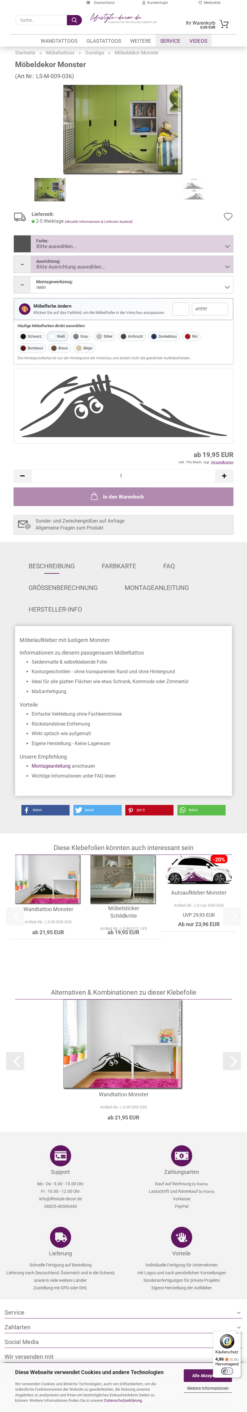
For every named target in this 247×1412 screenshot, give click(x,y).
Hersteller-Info (55, 609)
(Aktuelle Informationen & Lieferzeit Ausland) (99, 222)
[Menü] (237, 1334)
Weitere (140, 41)
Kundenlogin (156, 3)
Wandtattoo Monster (48, 909)
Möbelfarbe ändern (52, 306)
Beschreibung (52, 566)
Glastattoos (103, 41)
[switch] (227, 1371)
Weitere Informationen (208, 1388)
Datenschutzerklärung (123, 1400)
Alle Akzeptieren (208, 1375)
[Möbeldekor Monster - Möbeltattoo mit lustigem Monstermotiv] (123, 129)
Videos (198, 41)
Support (60, 1172)
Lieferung (60, 1253)
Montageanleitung (157, 587)
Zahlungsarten (181, 1172)
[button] (23, 476)
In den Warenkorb (123, 497)
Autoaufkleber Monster (199, 892)
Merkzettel (211, 3)
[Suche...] (74, 20)
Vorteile (181, 1253)
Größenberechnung (63, 587)
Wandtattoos (59, 41)
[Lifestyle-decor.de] (123, 18)
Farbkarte (119, 566)
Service (170, 41)
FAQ (169, 566)
